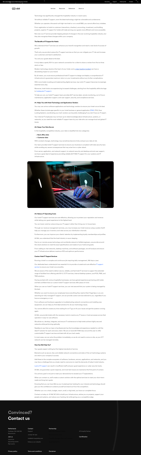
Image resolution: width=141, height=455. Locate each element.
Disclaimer (52, 451)
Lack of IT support (41, 366)
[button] (137, 1)
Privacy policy (13, 451)
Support (30, 431)
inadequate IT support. (44, 91)
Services (53, 8)
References (72, 8)
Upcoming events (13, 441)
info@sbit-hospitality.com (35, 438)
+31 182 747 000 (32, 434)
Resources (62, 8)
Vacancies (11, 439)
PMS (92, 110)
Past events (11, 444)
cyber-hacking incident (83, 69)
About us (81, 8)
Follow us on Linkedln (34, 442)
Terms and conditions (35, 451)
